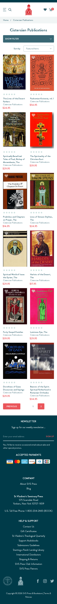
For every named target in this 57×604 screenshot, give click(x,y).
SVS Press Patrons (28, 568)
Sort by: (17, 48)
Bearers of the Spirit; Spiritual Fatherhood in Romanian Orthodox (40, 389)
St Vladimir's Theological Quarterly (28, 536)
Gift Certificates (29, 531)
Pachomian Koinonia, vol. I (42, 98)
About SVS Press (28, 484)
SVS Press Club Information (28, 564)
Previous (12, 406)
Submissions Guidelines (28, 545)
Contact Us (28, 526)
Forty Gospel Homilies (13, 332)
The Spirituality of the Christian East (40, 158)
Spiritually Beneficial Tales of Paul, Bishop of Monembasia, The (14, 159)
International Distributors (28, 554)
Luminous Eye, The (38, 332)
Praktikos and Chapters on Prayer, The (14, 218)
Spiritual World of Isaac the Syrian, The (13, 276)
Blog (28, 488)
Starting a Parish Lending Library (28, 550)
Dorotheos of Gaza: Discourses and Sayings (13, 388)
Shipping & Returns (28, 559)
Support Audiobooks (28, 540)
